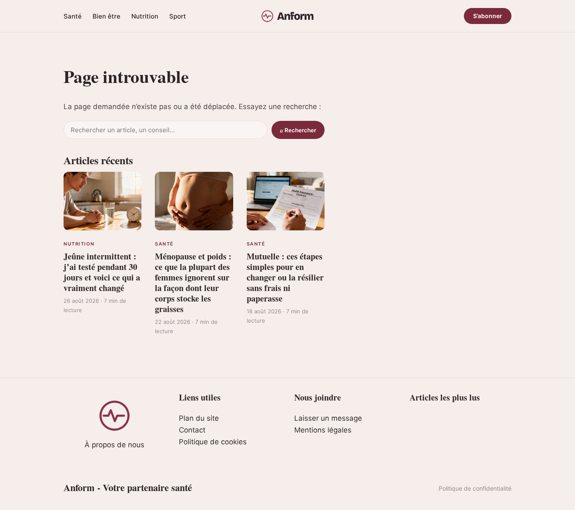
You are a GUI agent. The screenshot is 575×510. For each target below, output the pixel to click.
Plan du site (199, 418)
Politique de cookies (213, 442)
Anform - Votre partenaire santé (128, 487)
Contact (192, 430)
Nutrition (144, 16)
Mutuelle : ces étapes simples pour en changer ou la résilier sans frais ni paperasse (285, 277)
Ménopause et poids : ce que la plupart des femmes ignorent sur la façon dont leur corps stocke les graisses (193, 282)
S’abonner (487, 15)
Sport (177, 16)
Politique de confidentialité (475, 488)
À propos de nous (114, 445)
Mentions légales (322, 430)
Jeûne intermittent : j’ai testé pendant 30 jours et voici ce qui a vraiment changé (102, 272)
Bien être (106, 16)
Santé (73, 16)
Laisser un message (328, 418)
